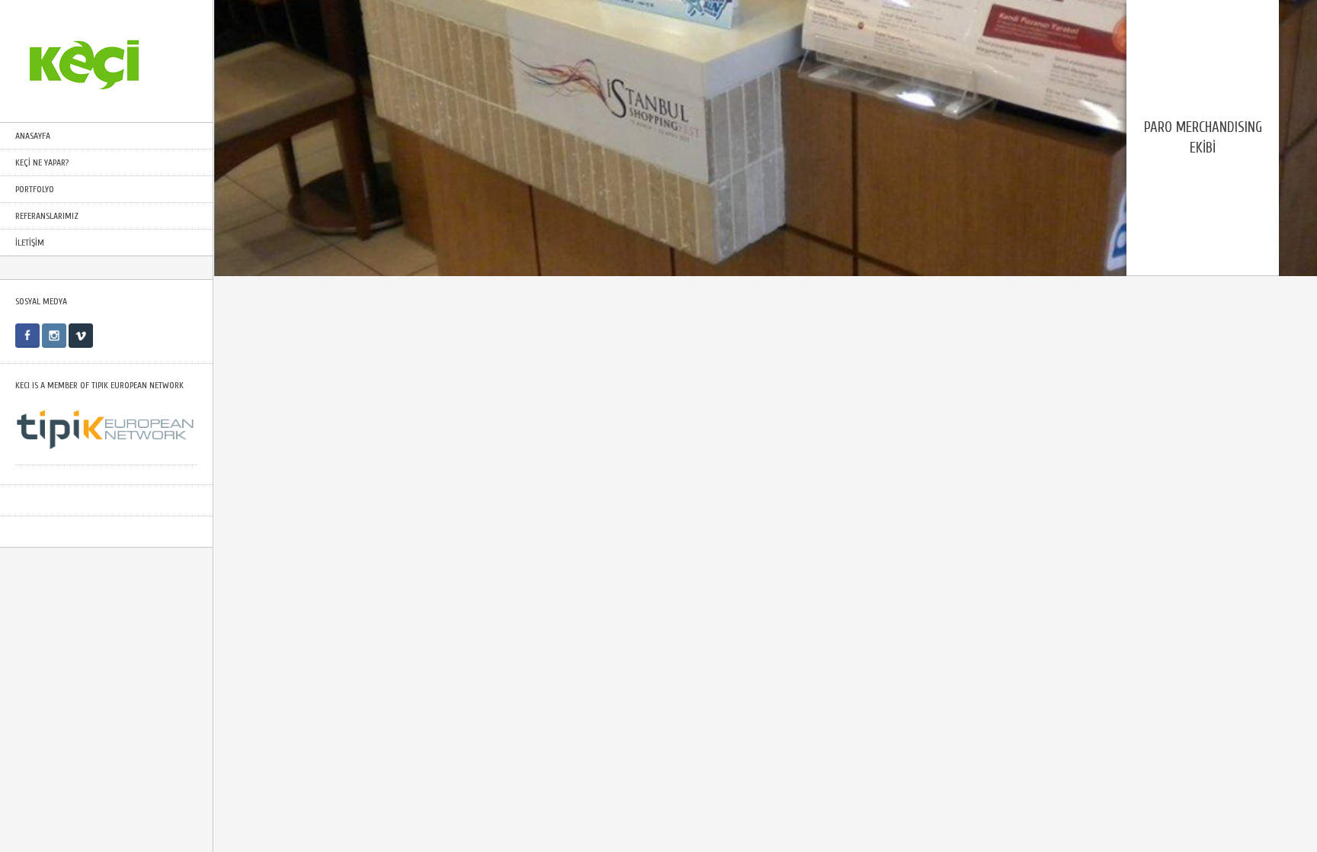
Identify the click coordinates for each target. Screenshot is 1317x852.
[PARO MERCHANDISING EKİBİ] (765, 266)
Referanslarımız (47, 216)
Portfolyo (34, 189)
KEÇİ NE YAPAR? (42, 162)
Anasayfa (32, 135)
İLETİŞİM (29, 242)
